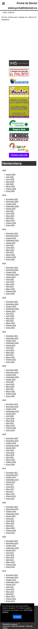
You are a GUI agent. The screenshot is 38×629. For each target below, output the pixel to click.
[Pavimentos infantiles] (19, 130)
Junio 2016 (10, 521)
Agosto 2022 (10, 311)
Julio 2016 (10, 519)
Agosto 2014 (10, 584)
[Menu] (1, 4)
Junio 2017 (10, 487)
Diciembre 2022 (12, 302)
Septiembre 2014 (12, 582)
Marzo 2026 (10, 186)
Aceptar (17, 617)
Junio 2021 (10, 350)
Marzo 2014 (10, 596)
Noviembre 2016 (12, 509)
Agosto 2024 (10, 243)
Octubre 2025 (11, 204)
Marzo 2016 (10, 528)
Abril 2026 (10, 184)
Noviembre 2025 (12, 202)
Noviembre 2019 (12, 407)
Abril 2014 (10, 594)
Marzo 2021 (10, 357)
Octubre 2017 (11, 477)
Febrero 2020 (11, 394)
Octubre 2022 (11, 306)
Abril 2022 (10, 321)
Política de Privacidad (17, 626)
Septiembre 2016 (12, 514)
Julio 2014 (10, 587)
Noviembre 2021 (12, 338)
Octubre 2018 (11, 443)
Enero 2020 (10, 396)
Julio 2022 (10, 313)
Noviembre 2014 (12, 577)
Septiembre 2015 (12, 548)
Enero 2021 (10, 362)
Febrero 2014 (11, 599)
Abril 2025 (10, 218)
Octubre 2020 (11, 375)
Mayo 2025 (10, 216)
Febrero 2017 (11, 496)
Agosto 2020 (10, 379)
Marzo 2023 (10, 289)
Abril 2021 (10, 355)
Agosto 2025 (10, 209)
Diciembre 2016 (12, 507)
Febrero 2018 (11, 462)
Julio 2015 (10, 553)
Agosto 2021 (10, 345)
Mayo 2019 (10, 421)
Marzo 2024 (10, 255)
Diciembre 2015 (12, 541)
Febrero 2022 (11, 325)
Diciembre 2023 (12, 267)
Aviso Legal (6, 626)
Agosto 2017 (10, 482)
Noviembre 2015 (12, 543)
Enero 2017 (10, 499)
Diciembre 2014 (12, 575)
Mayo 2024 (10, 250)
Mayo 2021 (10, 352)
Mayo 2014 (10, 592)
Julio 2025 (10, 211)
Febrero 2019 (11, 428)
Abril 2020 (10, 389)
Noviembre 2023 (12, 270)
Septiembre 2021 (12, 343)
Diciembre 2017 (12, 473)
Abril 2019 (10, 423)
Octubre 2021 (11, 341)
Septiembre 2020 (12, 377)
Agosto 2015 (10, 550)
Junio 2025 (10, 213)
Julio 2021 (10, 348)
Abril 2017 (10, 491)
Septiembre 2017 (12, 480)
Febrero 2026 (11, 189)
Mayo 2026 (10, 182)
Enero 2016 (10, 533)
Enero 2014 (10, 601)
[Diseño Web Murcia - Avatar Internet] (19, 624)
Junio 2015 (10, 555)
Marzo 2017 (10, 494)
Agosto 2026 (10, 174)
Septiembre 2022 (12, 309)
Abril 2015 (10, 560)
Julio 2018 (10, 450)
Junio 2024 (10, 248)
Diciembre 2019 (12, 404)
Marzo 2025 (10, 220)
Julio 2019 (10, 416)
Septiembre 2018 (12, 445)
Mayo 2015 (10, 557)
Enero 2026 (10, 191)
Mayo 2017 (10, 489)
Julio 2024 (10, 245)
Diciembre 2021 (12, 336)
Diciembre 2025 (12, 199)
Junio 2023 (10, 282)
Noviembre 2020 (12, 372)
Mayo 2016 (10, 523)
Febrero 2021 (11, 360)
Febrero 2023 (11, 291)
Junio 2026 (10, 179)
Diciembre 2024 (12, 233)
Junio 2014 (10, 589)
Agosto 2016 (10, 516)
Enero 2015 (10, 567)
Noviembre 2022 (12, 304)
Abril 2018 (10, 457)
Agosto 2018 (10, 448)
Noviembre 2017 (12, 475)
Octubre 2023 (11, 272)
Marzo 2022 (10, 323)
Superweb (14, 624)
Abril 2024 (10, 252)
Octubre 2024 (11, 238)
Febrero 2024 (11, 257)
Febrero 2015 (11, 565)
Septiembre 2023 (12, 275)
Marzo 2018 (10, 460)
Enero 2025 (10, 225)
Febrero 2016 (11, 530)
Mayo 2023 (10, 284)
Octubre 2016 (11, 511)
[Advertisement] (16, 44)
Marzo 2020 (10, 391)
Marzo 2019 (10, 425)
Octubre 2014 (11, 580)
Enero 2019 (10, 430)
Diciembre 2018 (12, 438)
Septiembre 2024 (12, 240)
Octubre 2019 (11, 409)
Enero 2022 (10, 328)
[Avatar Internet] (19, 117)
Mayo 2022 (10, 318)
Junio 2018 (10, 453)
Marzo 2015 (10, 562)
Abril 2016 (10, 526)
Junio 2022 (10, 316)
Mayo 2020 (10, 387)
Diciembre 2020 (12, 370)
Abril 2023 (10, 286)
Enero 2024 (10, 259)
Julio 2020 (10, 382)
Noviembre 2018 (12, 441)
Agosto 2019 (10, 414)
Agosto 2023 (10, 277)
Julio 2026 (10, 177)
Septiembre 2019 (12, 411)
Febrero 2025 (11, 223)
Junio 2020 (10, 384)
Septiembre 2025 (12, 206)
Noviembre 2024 (12, 236)
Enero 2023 (10, 294)
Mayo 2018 (10, 455)
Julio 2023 (10, 279)
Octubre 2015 (11, 546)
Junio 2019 (10, 418)
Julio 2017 (10, 484)
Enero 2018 (10, 464)
